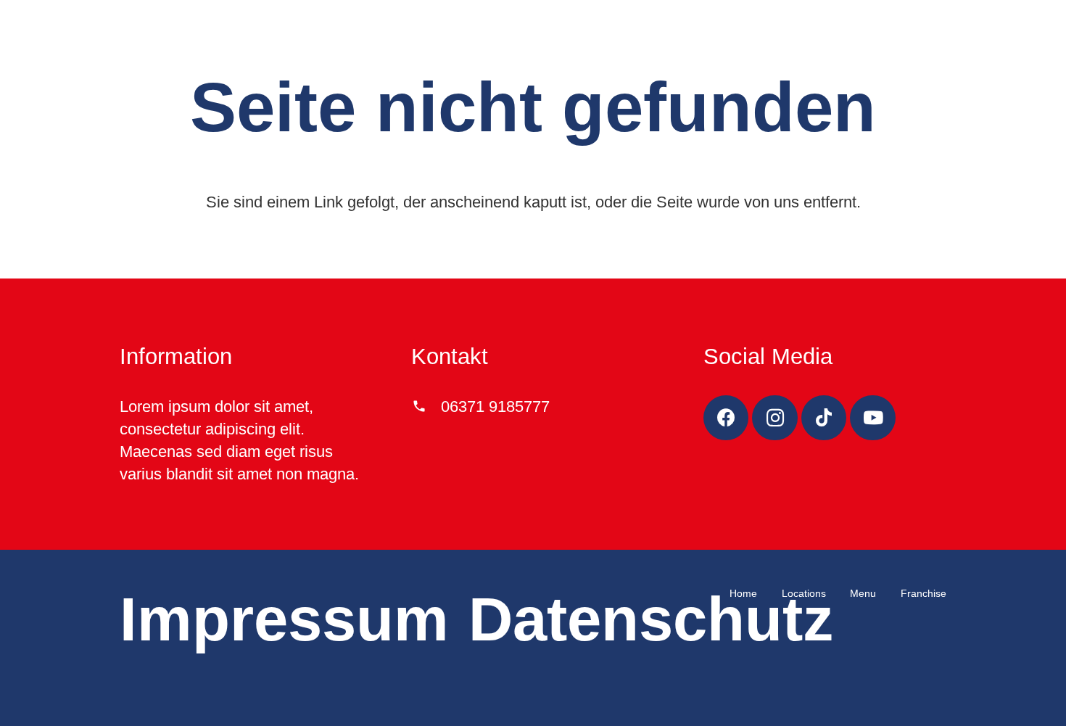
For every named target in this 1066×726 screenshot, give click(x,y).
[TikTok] (824, 418)
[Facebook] (726, 418)
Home (743, 593)
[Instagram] (775, 418)
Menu (863, 593)
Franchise (923, 593)
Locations (804, 593)
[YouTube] (873, 418)
